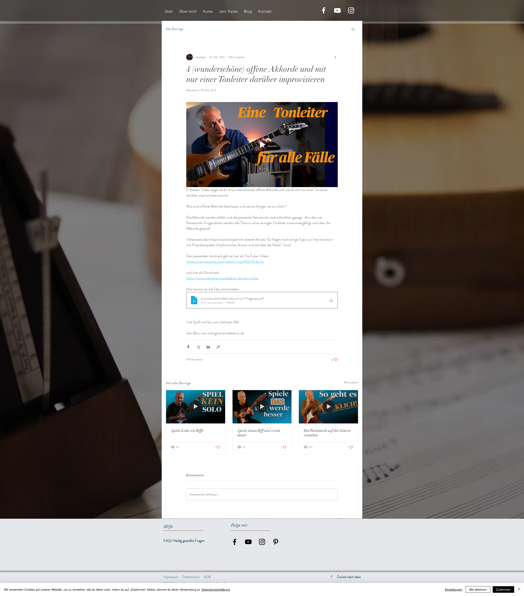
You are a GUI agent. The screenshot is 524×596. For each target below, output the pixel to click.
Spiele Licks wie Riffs (187, 430)
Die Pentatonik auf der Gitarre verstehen (327, 432)
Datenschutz (191, 576)
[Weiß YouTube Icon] (337, 10)
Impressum (171, 576)
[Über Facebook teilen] (188, 347)
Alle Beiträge (174, 29)
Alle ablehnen (478, 589)
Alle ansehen (351, 382)
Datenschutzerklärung (216, 589)
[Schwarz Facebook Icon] (234, 542)
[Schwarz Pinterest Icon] (276, 542)
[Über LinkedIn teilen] (208, 347)
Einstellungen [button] (453, 589)
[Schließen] (519, 589)
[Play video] (262, 144)
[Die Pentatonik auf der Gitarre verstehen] (328, 406)
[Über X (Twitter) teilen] (198, 347)
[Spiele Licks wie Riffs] (195, 406)
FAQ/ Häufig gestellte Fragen (184, 540)
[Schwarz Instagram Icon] (262, 542)
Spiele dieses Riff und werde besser (258, 432)
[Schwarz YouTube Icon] (248, 542)
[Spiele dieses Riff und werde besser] (262, 406)
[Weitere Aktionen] (335, 57)
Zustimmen (503, 589)
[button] (353, 29)
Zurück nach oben (349, 576)
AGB (207, 576)
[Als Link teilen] (218, 347)
